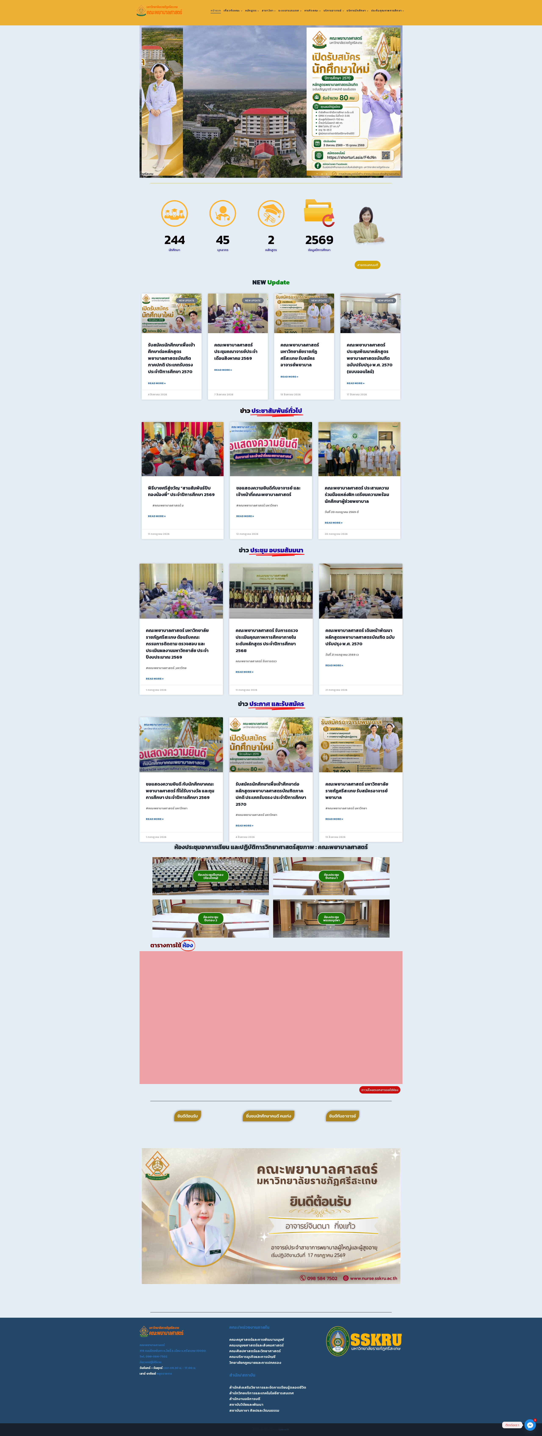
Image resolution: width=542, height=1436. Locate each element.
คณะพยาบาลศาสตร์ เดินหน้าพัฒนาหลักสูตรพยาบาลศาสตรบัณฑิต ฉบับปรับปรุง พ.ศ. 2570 (360, 637)
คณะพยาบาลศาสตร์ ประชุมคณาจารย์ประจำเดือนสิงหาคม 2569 (235, 351)
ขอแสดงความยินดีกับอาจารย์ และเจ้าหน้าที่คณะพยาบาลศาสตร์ (268, 491)
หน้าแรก (216, 10)
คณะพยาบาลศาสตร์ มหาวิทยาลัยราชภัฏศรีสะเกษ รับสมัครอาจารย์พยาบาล (300, 355)
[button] (146, 101)
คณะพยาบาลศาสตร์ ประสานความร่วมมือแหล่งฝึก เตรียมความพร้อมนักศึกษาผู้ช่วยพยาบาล (357, 495)
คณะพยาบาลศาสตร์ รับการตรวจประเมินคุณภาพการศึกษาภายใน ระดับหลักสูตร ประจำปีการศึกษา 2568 (267, 640)
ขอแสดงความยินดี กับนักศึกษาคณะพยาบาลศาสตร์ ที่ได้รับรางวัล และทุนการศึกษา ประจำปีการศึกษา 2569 (180, 791)
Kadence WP (284, 1429)
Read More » (157, 383)
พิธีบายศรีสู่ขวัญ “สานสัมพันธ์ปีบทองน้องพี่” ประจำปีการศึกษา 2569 (181, 491)
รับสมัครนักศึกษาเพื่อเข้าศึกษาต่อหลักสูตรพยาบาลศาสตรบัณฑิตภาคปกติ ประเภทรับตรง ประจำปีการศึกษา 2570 (171, 358)
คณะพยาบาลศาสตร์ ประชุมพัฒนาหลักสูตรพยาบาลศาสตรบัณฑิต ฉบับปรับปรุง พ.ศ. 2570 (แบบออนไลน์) (370, 358)
